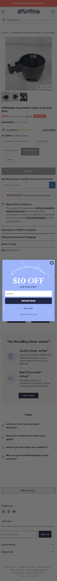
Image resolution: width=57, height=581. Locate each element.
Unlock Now (28, 300)
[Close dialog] (52, 263)
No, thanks (28, 308)
